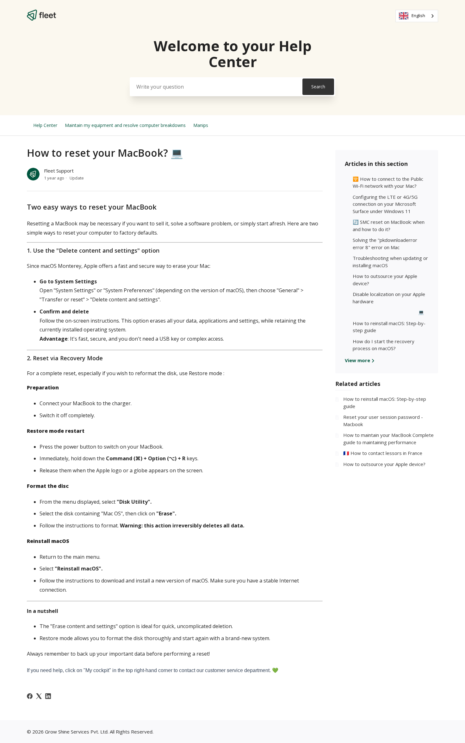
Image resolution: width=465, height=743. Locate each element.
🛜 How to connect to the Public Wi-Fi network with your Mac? (388, 182)
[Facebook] (30, 696)
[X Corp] (39, 696)
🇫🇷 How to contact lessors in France (382, 453)
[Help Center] (41, 19)
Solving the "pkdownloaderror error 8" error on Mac (385, 243)
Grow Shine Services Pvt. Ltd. (76, 731)
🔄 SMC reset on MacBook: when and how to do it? (389, 225)
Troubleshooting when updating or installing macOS (390, 261)
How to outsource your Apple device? (385, 279)
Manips (200, 125)
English (418, 15)
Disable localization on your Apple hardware (389, 298)
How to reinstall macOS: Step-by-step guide (389, 327)
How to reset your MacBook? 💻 (388, 312)
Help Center (45, 125)
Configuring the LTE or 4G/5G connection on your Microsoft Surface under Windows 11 (385, 204)
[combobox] (416, 16)
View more (358, 360)
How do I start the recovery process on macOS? (383, 345)
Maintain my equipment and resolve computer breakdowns (125, 125)
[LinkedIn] (48, 696)
